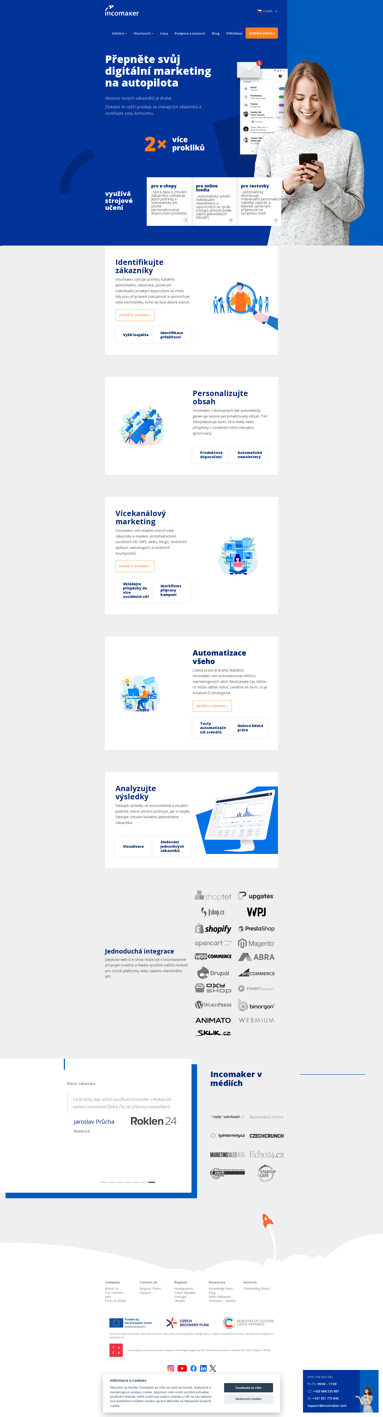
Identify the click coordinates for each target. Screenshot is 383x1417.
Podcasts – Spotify (222, 1301)
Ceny (164, 33)
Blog (216, 33)
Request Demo (150, 1288)
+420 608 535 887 (326, 1391)
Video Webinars (220, 1297)
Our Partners (114, 1293)
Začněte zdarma (262, 33)
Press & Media (115, 1301)
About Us (111, 1288)
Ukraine (179, 1301)
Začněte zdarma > (135, 315)
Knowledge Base (221, 1288)
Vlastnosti (142, 33)
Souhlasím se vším (249, 1387)
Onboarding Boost (256, 1288)
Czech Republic (185, 1293)
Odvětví (118, 33)
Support (145, 1293)
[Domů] (124, 11)
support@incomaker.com (327, 1405)
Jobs (108, 1297)
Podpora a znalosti (190, 33)
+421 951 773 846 (325, 1398)
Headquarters (184, 1288)
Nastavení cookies (249, 1399)
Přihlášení (234, 33)
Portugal (180, 1297)
